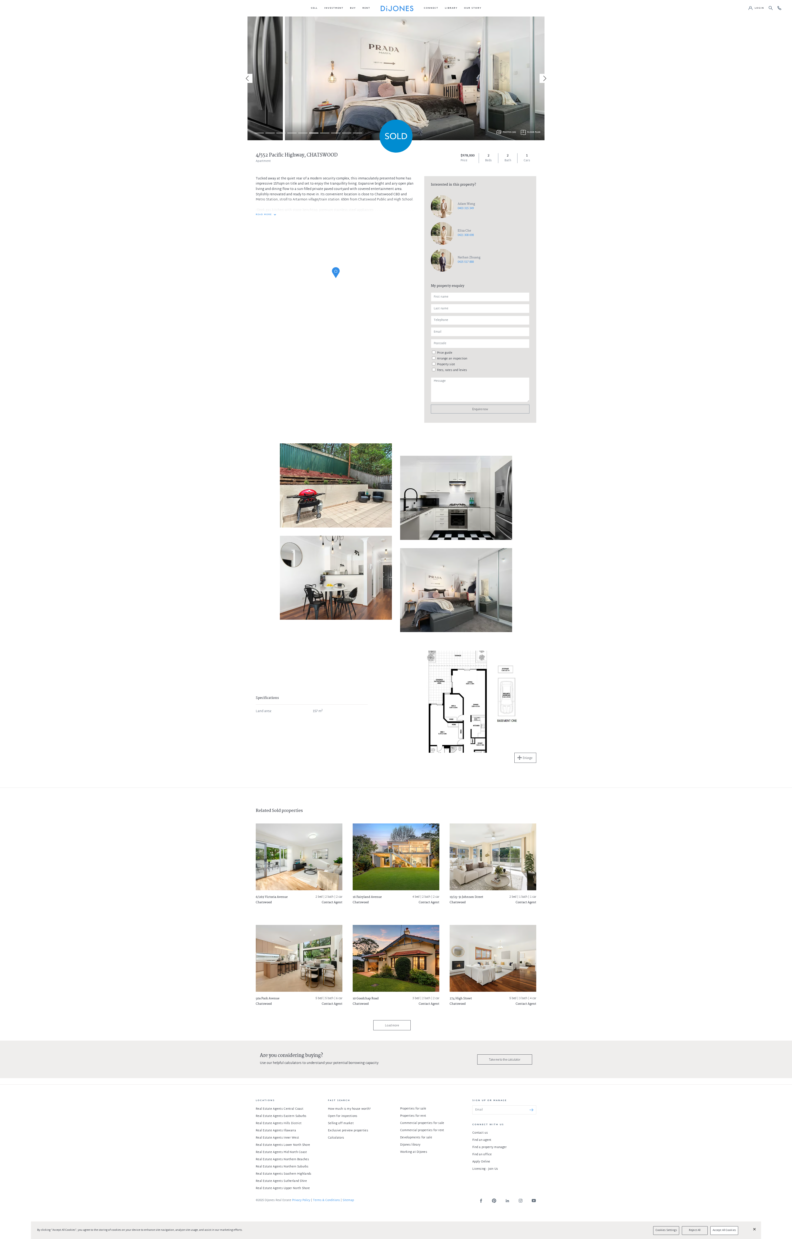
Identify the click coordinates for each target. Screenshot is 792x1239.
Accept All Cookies (724, 1230)
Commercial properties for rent (422, 1130)
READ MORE (264, 215)
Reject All (694, 1230)
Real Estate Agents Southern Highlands (283, 1174)
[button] (314, 8)
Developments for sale (416, 1137)
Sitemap (348, 1200)
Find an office (482, 1154)
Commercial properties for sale (422, 1123)
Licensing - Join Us (485, 1169)
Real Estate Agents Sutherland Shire (281, 1181)
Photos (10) (509, 132)
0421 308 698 (466, 235)
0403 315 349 (466, 208)
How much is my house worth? (349, 1109)
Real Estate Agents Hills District (279, 1123)
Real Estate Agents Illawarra (276, 1130)
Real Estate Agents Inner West (277, 1137)
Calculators (336, 1137)
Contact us (480, 1132)
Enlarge (527, 758)
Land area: (264, 711)
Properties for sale (413, 1108)
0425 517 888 (466, 262)
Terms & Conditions (326, 1200)
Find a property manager (489, 1147)
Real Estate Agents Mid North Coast (281, 1152)
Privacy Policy (301, 1200)
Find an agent (481, 1140)
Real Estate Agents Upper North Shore (283, 1188)
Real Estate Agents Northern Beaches (282, 1159)
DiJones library (410, 1144)
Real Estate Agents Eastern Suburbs (281, 1116)
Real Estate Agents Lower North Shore (283, 1145)
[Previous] (247, 78)
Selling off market (341, 1123)
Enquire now (480, 409)
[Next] (544, 78)
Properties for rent (413, 1116)
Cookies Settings (666, 1230)
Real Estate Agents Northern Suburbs (282, 1166)
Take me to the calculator (504, 1059)
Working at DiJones (413, 1152)
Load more (392, 1025)
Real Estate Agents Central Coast (279, 1109)
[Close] (754, 1229)
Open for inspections (342, 1116)
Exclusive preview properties (348, 1130)
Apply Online (481, 1161)
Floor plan (533, 132)
